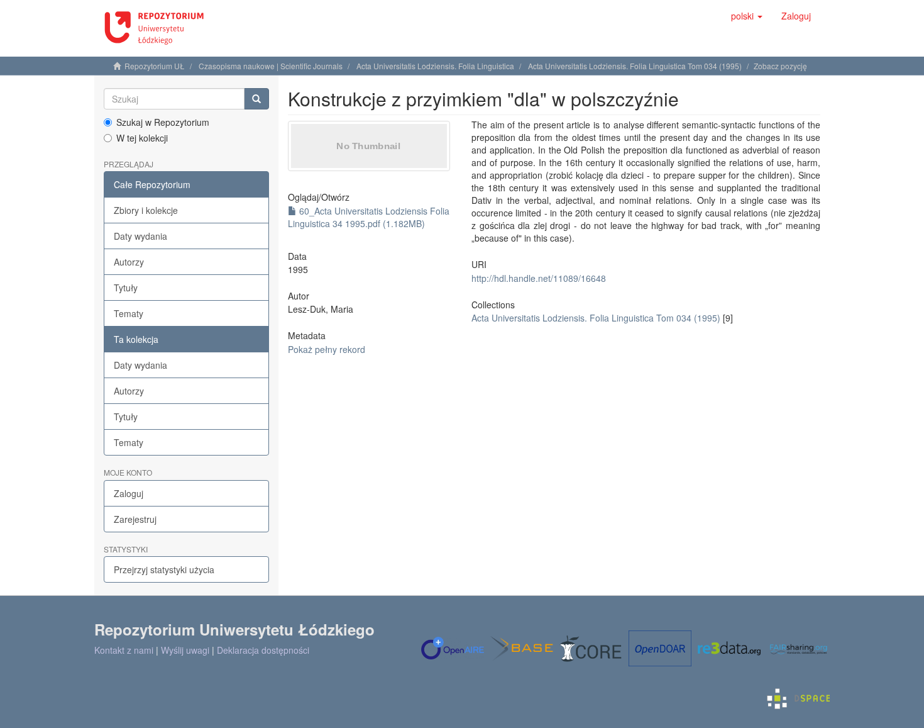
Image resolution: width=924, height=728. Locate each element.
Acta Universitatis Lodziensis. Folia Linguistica (435, 65)
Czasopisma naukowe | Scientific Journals (271, 65)
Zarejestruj (135, 519)
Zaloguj (128, 493)
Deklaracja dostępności (263, 650)
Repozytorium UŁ (154, 65)
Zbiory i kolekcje (146, 210)
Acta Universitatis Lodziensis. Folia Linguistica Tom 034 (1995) (635, 65)
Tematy (128, 313)
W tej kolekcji (142, 138)
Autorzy (129, 261)
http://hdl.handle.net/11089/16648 (538, 278)
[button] (747, 15)
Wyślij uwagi (185, 650)
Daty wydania (140, 236)
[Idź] (256, 98)
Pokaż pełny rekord (326, 349)
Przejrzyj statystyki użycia (164, 569)
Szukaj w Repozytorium (162, 122)
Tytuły (126, 287)
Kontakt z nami (123, 650)
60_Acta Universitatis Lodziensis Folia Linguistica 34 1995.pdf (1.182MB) (368, 217)
